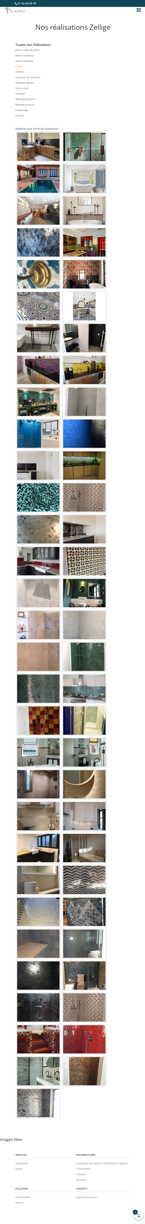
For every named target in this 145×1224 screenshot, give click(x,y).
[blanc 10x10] (84, 784)
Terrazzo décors (24, 82)
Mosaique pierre (25, 99)
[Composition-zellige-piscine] (38, 179)
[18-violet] (38, 370)
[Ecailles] (38, 1103)
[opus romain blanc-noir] (84, 1007)
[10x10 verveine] (84, 689)
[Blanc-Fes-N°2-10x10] (84, 402)
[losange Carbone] (38, 975)
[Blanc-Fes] (84, 625)
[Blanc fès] (84, 816)
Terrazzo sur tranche (27, 77)
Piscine (19, 115)
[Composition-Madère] (84, 306)
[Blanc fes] (38, 816)
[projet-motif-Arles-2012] (84, 210)
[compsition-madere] (84, 561)
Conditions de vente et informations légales (102, 1163)
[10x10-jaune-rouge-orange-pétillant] (38, 720)
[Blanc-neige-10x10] (38, 593)
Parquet (20, 93)
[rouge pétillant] (84, 1039)
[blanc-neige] (38, 338)
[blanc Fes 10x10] (38, 848)
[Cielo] (38, 912)
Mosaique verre (24, 104)
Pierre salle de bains (27, 50)
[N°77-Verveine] (84, 657)
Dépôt (18, 1168)
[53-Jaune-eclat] (84, 370)
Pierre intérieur (24, 61)
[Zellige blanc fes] (38, 625)
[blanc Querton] (84, 848)
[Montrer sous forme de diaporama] (36, 128)
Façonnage (21, 110)
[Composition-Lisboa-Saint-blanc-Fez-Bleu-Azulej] (84, 179)
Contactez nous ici (87, 1197)
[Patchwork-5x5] (38, 1039)
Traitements (83, 1168)
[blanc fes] (84, 720)
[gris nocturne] (38, 944)
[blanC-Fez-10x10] (38, 880)
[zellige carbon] (84, 338)
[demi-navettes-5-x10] (84, 465)
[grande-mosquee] (38, 306)
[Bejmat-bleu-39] (38, 147)
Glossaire (81, 1179)
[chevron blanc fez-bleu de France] (84, 880)
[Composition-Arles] (84, 242)
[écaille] (84, 912)
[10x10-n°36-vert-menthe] (38, 402)
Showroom (21, 1163)
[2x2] (38, 752)
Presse (19, 1202)
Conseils (81, 1174)
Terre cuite (21, 88)
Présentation (22, 1197)
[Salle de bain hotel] (38, 1071)
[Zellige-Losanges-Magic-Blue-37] (38, 242)
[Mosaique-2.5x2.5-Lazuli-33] (38, 689)
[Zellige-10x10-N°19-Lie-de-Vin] (38, 561)
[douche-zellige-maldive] (84, 147)
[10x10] (38, 210)
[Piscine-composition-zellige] (38, 497)
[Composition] (38, 274)
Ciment (19, 71)
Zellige (19, 66)
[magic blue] (84, 975)
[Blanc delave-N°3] (38, 657)
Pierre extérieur (24, 55)
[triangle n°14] (84, 1071)
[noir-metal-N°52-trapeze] (38, 529)
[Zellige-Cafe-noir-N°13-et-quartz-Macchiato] (84, 529)
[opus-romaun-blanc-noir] (84, 497)
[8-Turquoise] (38, 434)
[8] (38, 784)
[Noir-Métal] (38, 1007)
